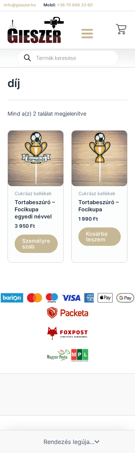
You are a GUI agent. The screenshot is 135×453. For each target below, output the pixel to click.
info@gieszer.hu (20, 5)
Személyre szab (36, 244)
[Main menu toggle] (87, 33)
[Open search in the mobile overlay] (68, 58)
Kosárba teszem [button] (96, 236)
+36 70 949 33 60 (75, 5)
